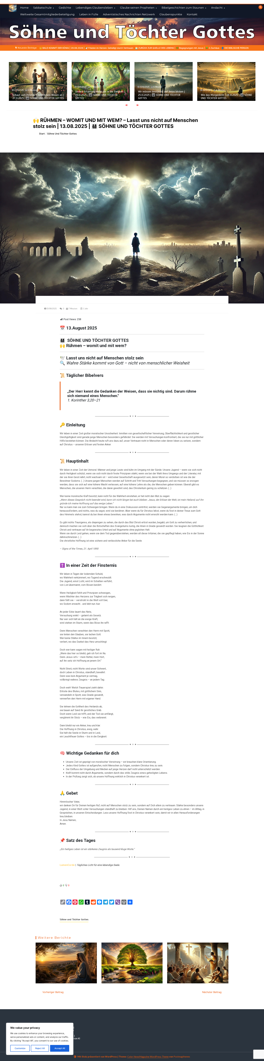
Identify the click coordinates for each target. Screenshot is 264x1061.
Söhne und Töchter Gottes (74, 919)
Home (24, 7)
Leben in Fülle (88, 14)
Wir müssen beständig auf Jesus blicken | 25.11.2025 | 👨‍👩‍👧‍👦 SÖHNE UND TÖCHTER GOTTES (98, 95)
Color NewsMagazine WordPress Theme (148, 1056)
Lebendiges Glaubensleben (94, 7)
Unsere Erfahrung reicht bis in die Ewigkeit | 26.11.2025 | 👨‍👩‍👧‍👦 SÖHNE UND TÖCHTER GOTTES (37, 95)
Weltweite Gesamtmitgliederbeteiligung (47, 14)
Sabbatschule (42, 7)
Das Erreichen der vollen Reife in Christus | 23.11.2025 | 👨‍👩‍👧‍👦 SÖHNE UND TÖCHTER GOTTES (225, 95)
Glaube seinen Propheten (137, 7)
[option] (74, 48)
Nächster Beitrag (212, 992)
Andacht (217, 7)
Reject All (40, 1048)
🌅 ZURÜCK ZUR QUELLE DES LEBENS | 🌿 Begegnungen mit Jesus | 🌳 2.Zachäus (74, 48)
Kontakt (192, 14)
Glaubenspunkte (171, 14)
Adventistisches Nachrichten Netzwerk (129, 14)
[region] (39, 1039)
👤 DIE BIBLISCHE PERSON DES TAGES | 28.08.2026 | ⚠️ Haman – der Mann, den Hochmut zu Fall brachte (172, 48)
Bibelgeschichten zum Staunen (183, 7)
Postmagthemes (182, 1056)
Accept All (60, 1048)
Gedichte (65, 7)
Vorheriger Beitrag (53, 992)
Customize (20, 1048)
